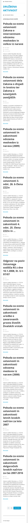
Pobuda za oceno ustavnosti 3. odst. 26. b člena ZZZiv (13, 182)
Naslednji (17, 508)
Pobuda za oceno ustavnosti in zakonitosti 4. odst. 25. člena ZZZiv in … (13, 224)
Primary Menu (8, 1)
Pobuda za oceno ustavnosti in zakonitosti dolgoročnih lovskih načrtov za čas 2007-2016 (13, 464)
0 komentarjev (7, 51)
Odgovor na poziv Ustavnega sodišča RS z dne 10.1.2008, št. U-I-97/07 (14, 267)
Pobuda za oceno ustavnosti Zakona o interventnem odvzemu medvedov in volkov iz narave (13, 34)
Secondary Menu (9, 15)
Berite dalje (5, 71)
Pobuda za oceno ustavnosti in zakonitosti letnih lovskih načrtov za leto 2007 (13, 416)
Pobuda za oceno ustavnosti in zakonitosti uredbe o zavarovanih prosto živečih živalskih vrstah (13, 316)
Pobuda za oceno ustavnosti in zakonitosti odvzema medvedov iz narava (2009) (13, 137)
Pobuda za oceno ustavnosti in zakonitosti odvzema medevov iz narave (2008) (13, 366)
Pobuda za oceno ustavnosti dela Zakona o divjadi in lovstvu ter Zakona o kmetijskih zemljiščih (13, 87)
